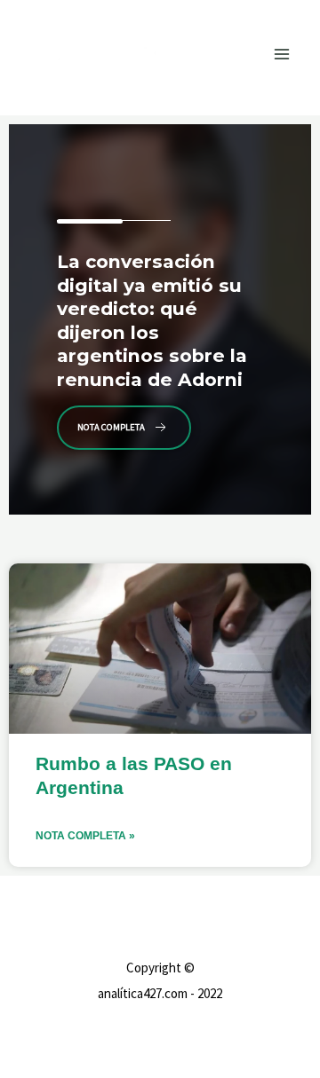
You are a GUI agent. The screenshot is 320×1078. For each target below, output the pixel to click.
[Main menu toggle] (282, 54)
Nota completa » (85, 836)
